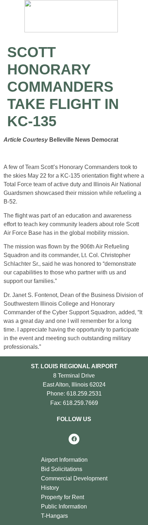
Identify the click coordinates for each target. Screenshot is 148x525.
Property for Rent (62, 497)
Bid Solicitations (61, 469)
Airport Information (64, 460)
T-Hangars (54, 516)
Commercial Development (74, 478)
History (50, 488)
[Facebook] (74, 439)
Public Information (64, 506)
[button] (101, 18)
